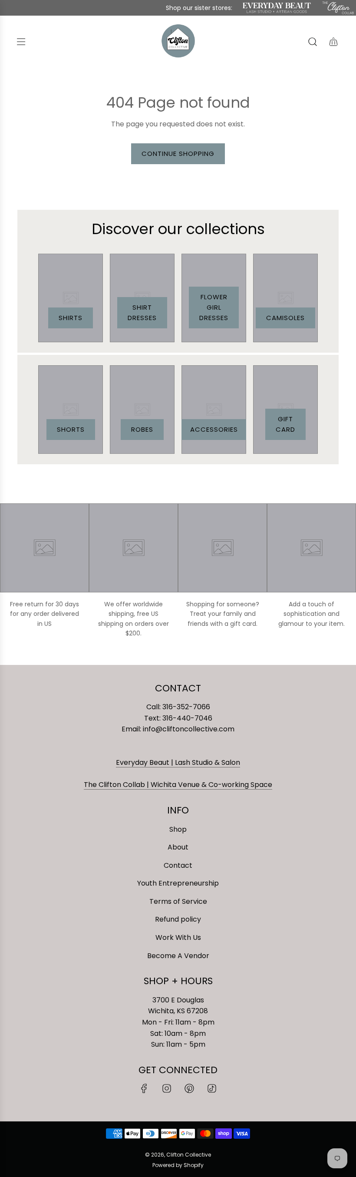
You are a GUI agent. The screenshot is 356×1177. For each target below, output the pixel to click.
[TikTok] (211, 1088)
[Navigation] (20, 41)
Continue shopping (178, 153)
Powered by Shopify (178, 1165)
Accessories (214, 429)
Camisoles (285, 317)
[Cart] (333, 41)
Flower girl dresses (213, 307)
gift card (285, 424)
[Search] (312, 41)
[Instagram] (166, 1088)
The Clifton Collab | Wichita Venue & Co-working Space (178, 785)
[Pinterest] (189, 1088)
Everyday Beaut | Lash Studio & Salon (178, 762)
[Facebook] (144, 1088)
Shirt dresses (142, 312)
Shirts (70, 317)
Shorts (71, 429)
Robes (142, 429)
